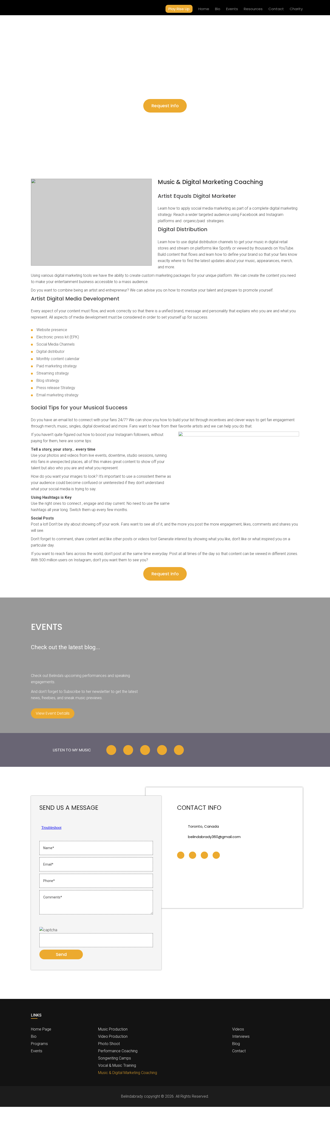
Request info (165, 106)
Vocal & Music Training (117, 1065)
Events (232, 8)
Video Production (113, 1036)
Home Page (41, 1029)
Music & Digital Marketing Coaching (127, 1072)
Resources (253, 8)
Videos (238, 1029)
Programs (39, 1043)
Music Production (113, 1029)
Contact (276, 8)
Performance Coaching (117, 1051)
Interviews (241, 1036)
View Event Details (53, 713)
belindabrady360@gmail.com (214, 836)
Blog (236, 1043)
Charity (296, 8)
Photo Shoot (109, 1043)
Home (203, 8)
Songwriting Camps (114, 1058)
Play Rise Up (179, 8)
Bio (217, 8)
